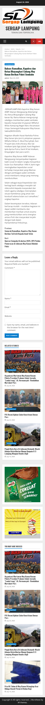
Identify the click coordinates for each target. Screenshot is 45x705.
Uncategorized (9, 64)
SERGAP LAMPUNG (23, 28)
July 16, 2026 (11, 457)
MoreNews (35, 700)
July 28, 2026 (11, 386)
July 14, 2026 (11, 692)
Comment (10, 268)
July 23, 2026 (11, 420)
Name (8, 298)
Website (8, 316)
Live (39, 41)
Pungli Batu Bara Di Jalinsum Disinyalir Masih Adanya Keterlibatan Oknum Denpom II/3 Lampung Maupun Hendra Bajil (22, 434)
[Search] (26, 41)
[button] (4, 41)
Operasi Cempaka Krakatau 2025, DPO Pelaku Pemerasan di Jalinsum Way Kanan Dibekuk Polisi (22, 242)
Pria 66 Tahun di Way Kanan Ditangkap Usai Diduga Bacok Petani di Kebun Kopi (22, 672)
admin (7, 78)
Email (8, 307)
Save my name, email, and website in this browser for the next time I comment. (23, 327)
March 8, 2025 (14, 78)
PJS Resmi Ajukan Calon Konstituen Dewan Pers (22, 400)
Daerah (9, 681)
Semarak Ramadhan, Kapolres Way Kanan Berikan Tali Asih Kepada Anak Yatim (21, 231)
